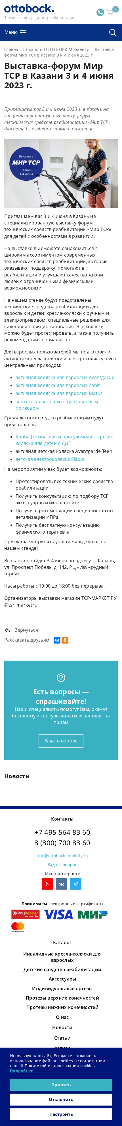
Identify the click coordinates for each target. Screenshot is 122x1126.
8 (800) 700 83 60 (62, 842)
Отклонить (61, 1099)
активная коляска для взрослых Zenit (58, 385)
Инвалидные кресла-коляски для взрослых (62, 957)
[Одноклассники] (65, 640)
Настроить (61, 1114)
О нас (62, 1017)
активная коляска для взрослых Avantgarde (65, 377)
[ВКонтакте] (57, 640)
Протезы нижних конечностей (62, 1007)
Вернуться (25, 630)
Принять (61, 1084)
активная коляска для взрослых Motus (59, 393)
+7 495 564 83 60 (63, 832)
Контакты (62, 819)
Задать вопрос (61, 741)
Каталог (62, 942)
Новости (62, 1027)
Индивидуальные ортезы (62, 988)
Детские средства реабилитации (63, 969)
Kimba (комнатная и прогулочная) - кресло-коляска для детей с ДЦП (65, 440)
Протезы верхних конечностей (62, 998)
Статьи (62, 1038)
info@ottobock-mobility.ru (62, 855)
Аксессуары (62, 979)
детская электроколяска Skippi (50, 459)
